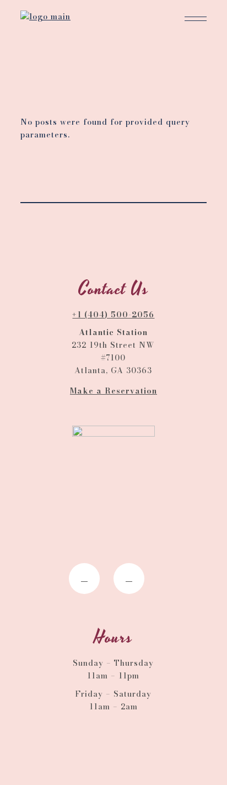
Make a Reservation (113, 391)
